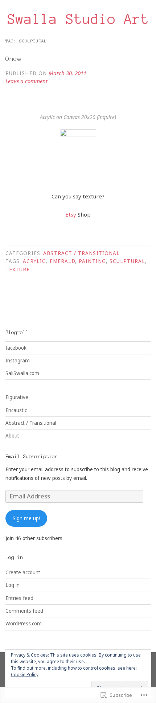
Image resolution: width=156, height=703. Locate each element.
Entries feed (19, 598)
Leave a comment (26, 81)
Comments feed (24, 611)
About (12, 435)
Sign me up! (26, 518)
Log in (12, 585)
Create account (22, 572)
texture (17, 269)
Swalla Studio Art (78, 19)
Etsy (70, 214)
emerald (62, 261)
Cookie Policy (24, 674)
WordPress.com (23, 623)
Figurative (16, 397)
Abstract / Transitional (81, 253)
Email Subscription (31, 456)
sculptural (127, 261)
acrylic (34, 261)
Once (13, 58)
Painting (92, 261)
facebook (15, 348)
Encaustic (16, 410)
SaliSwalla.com (22, 373)
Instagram (17, 360)
